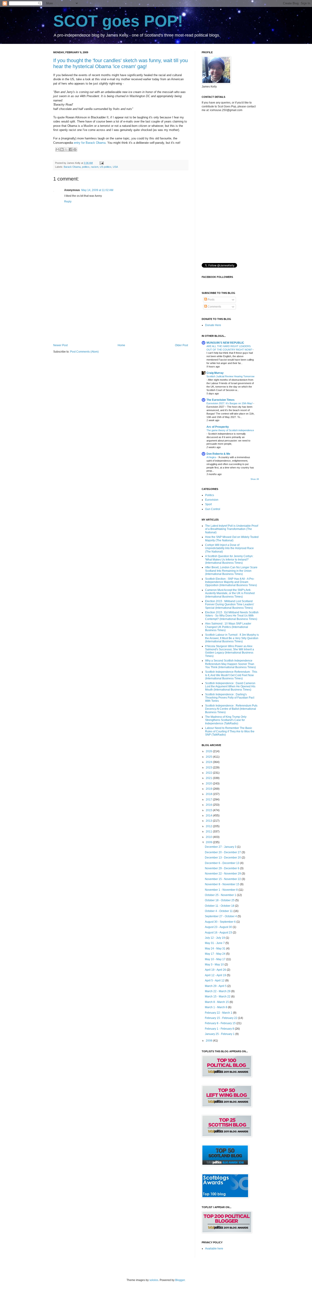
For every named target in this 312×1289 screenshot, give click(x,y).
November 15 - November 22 (223, 879)
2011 (209, 831)
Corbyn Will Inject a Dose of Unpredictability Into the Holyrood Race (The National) (229, 548)
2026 (209, 751)
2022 (209, 772)
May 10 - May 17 (215, 959)
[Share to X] (66, 149)
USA (115, 166)
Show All (255, 479)
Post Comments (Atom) (84, 351)
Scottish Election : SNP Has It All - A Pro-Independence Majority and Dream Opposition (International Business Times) (231, 582)
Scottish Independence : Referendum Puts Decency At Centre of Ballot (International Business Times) (231, 709)
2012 (209, 826)
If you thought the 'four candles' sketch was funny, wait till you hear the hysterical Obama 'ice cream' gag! (120, 63)
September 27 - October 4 (221, 916)
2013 (209, 820)
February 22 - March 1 (219, 1012)
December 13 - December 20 (223, 857)
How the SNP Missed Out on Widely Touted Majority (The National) (232, 538)
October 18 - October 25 (220, 900)
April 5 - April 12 (215, 980)
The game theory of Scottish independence (230, 430)
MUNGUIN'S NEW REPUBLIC (225, 342)
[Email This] (57, 149)
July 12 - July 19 (215, 937)
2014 (209, 815)
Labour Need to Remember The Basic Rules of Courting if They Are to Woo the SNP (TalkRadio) (229, 731)
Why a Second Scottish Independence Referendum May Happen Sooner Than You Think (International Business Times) (230, 664)
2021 (209, 778)
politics (86, 166)
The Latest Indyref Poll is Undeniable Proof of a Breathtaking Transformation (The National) (231, 529)
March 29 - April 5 (216, 986)
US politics (105, 166)
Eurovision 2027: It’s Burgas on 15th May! (229, 403)
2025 (209, 756)
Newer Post (60, 345)
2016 (209, 804)
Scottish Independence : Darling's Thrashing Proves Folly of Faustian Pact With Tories (229, 698)
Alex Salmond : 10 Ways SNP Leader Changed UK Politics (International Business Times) (228, 627)
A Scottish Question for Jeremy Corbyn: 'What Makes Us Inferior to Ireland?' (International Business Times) (229, 559)
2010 (209, 837)
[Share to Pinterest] (75, 149)
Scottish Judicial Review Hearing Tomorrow (230, 376)
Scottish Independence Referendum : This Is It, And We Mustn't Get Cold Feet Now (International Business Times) (231, 675)
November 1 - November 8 (221, 889)
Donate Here (213, 325)
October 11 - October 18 (220, 905)
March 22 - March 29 (218, 991)
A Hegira (211, 457)
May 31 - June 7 (215, 943)
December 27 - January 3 (221, 846)
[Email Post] (101, 163)
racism (94, 166)
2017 (209, 799)
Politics (209, 495)
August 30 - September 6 (220, 921)
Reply (67, 201)
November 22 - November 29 (223, 873)
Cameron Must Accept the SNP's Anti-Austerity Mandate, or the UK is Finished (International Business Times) (230, 593)
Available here (214, 1248)
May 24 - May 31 (215, 948)
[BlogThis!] (62, 149)
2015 (209, 810)
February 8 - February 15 (220, 1023)
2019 (209, 788)
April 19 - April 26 (216, 969)
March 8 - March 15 (217, 1002)
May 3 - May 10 (215, 964)
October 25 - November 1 (221, 895)
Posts (210, 299)
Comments (214, 306)
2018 (209, 794)
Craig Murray (215, 373)
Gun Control (212, 509)
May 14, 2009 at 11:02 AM (97, 190)
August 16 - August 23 (219, 932)
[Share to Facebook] (70, 149)
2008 (209, 1040)
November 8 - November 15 (222, 884)
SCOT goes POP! (118, 21)
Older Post (181, 345)
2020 (209, 783)
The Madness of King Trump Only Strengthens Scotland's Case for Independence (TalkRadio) (225, 720)
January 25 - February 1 (220, 1034)
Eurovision (211, 499)
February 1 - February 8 (220, 1028)
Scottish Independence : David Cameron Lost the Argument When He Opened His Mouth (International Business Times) (230, 686)
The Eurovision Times (220, 399)
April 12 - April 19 (216, 975)
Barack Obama (72, 166)
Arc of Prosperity (217, 426)
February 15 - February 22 (221, 1018)
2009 (209, 842)
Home (121, 345)
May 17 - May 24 (215, 953)
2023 (209, 767)
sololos (153, 1280)
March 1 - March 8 (216, 1007)
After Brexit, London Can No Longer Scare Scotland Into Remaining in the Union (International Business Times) (231, 571)
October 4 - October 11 (219, 911)
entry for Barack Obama (90, 142)
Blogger (180, 1280)
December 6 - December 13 (222, 863)
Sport (208, 504)
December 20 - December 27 (223, 852)
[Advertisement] (120, 306)
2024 (209, 762)
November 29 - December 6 (222, 868)
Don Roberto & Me (218, 453)
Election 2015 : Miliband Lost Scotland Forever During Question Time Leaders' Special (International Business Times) (229, 604)
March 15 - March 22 (218, 996)
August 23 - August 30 (219, 927)
